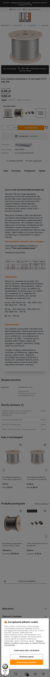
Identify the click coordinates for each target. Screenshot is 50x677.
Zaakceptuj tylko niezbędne (26, 650)
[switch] (5, 675)
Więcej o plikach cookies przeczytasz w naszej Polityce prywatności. (24, 643)
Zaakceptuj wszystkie (27, 662)
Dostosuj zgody (26, 656)
